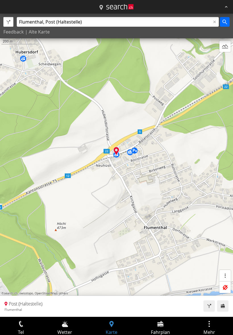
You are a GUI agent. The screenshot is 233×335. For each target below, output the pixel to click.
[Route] (209, 306)
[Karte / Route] (101, 8)
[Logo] (120, 7)
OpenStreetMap (46, 293)
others (63, 293)
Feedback (13, 32)
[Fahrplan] (222, 306)
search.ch (11, 293)
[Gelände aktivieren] (225, 46)
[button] (116, 151)
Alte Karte (39, 32)
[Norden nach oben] (225, 60)
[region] (116, 165)
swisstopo (26, 293)
